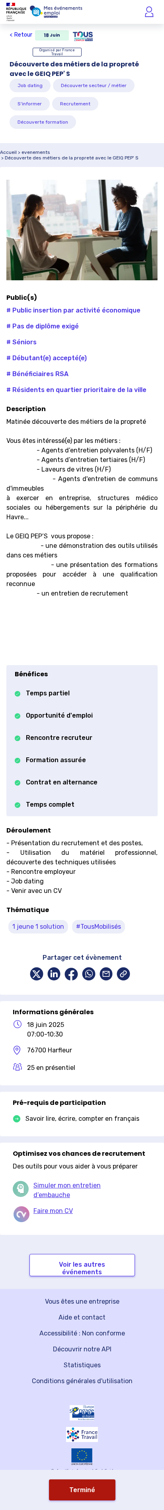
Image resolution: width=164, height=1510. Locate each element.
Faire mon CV (53, 1211)
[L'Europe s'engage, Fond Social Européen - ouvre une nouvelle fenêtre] (82, 1413)
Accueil (8, 152)
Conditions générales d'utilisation (82, 1381)
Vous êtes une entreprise (82, 1301)
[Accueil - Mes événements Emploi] (56, 12)
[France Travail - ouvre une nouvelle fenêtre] (82, 1434)
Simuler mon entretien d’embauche (67, 1190)
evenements (35, 152)
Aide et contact (82, 1317)
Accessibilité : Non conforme (82, 1333)
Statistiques (82, 1365)
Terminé (82, 1490)
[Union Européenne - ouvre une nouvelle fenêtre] (82, 1456)
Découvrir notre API (82, 1349)
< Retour (21, 34)
